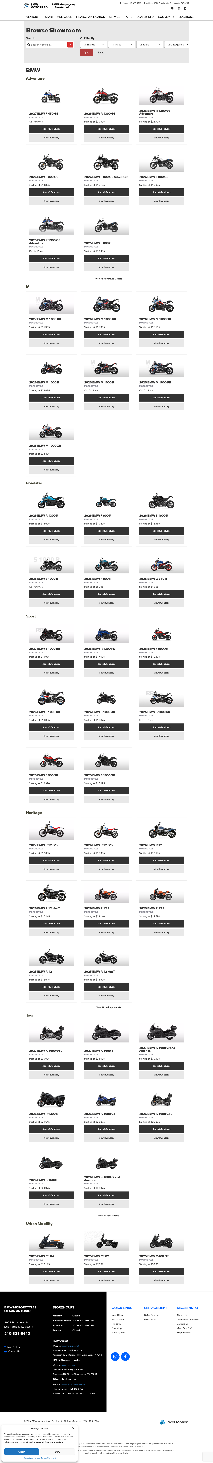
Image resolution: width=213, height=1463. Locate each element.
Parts (128, 17)
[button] (73, 1428)
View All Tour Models (108, 1215)
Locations (186, 17)
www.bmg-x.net (68, 1365)
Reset (101, 52)
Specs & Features (51, 128)
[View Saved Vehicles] (172, 8)
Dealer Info (145, 17)
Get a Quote (118, 1332)
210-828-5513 (135, 3)
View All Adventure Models (108, 278)
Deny (57, 1451)
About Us (182, 1315)
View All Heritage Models (108, 1007)
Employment (183, 1332)
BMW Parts (150, 1319)
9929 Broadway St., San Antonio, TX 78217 (171, 3)
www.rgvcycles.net (70, 1345)
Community (166, 17)
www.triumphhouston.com (73, 1384)
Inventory (31, 17)
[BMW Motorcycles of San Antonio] (26, 1309)
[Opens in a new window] (180, 8)
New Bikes (117, 1315)
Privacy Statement (48, 1458)
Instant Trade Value (57, 17)
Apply (87, 52)
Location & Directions (188, 1319)
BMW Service (151, 1315)
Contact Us (14, 1351)
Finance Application (90, 17)
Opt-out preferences (31, 1458)
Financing (117, 1328)
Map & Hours (14, 1347)
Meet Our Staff (184, 1328)
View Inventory (51, 137)
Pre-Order (117, 1323)
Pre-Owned (118, 1319)
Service (114, 17)
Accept (21, 1451)
